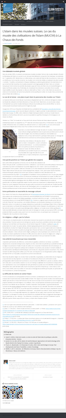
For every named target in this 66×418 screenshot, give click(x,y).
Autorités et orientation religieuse (34, 21)
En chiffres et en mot (19, 21)
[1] (19, 94)
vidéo (55, 224)
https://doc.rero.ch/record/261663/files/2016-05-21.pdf (18, 320)
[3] (21, 174)
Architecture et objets (8, 400)
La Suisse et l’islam (7, 21)
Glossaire (17, 24)
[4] (31, 200)
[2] (47, 125)
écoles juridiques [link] (16, 286)
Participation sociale (7, 24)
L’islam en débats (49, 21)
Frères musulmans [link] (25, 198)
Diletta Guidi (8, 43)
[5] (60, 208)
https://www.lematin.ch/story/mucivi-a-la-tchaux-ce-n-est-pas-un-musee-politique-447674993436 (30, 324)
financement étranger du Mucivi (41, 194)
